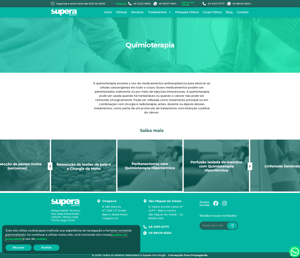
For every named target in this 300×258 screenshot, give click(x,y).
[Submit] (232, 225)
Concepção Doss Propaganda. (188, 255)
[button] (250, 166)
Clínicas (121, 12)
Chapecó (121, 3)
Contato (243, 12)
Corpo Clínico (212, 12)
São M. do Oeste (188, 3)
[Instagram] (224, 203)
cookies (41, 239)
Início (108, 12)
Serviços (137, 12)
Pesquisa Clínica (186, 12)
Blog (229, 12)
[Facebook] (215, 203)
